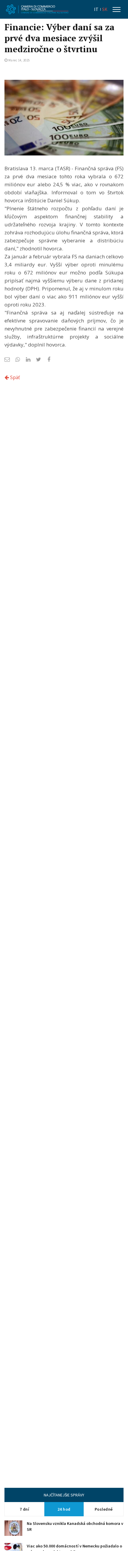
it (96, 9)
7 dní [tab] (24, 1509)
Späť (14, 377)
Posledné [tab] (104, 1509)
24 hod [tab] (64, 1509)
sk (104, 9)
